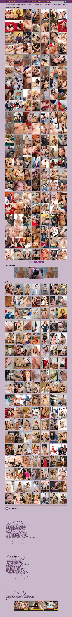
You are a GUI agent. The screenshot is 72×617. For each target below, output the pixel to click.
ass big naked (39, 4)
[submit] (65, 2)
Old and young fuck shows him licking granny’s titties (14, 574)
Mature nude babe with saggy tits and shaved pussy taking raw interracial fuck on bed (19, 516)
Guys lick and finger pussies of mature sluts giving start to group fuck (16, 571)
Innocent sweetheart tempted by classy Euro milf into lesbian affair (16, 558)
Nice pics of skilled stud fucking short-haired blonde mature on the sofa (17, 536)
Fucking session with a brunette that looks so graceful (14, 566)
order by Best (38, 1)
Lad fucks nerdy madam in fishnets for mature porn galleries (15, 515)
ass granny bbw (60, 4)
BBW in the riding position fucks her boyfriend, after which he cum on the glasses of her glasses (20, 596)
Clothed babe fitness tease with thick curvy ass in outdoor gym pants (16, 518)
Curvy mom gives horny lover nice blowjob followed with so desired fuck (17, 572)
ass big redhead (50, 4)
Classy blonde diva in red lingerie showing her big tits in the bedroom (16, 587)
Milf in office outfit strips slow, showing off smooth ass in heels (15, 526)
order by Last (46, 1)
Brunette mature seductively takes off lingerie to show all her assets (16, 534)
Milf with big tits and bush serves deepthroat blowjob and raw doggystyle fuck (17, 517)
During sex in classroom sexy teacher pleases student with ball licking (16, 533)
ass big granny (29, 4)
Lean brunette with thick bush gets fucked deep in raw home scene (16, 524)
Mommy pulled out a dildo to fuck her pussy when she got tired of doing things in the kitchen (20, 597)
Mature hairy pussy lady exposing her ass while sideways (14, 528)
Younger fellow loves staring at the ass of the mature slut (14, 523)
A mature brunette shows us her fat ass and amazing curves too (15, 577)
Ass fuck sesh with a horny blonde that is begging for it (14, 567)
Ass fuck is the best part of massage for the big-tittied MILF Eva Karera (17, 554)
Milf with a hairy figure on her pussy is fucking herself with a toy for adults (17, 585)
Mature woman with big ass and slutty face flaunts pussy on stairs (16, 527)
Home (26, 1)
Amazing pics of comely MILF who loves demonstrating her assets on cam (17, 556)
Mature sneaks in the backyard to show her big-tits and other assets (16, 559)
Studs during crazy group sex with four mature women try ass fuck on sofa (17, 564)
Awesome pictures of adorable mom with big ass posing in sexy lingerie (17, 593)
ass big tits (55, 4)
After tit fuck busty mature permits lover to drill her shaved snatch (16, 552)
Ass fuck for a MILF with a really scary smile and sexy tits (14, 565)
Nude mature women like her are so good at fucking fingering (15, 573)
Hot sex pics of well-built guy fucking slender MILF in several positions (16, 563)
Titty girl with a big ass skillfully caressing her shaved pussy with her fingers (17, 576)
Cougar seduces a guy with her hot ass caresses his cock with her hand (17, 594)
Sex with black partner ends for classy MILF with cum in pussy (15, 555)
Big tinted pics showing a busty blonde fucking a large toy (14, 531)
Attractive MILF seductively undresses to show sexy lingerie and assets (17, 588)
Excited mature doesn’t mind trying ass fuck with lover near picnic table (17, 557)
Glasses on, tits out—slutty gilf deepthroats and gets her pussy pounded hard (18, 525)
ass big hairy (35, 4)
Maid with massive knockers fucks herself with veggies (14, 575)
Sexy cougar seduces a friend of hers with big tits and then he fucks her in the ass (18, 589)
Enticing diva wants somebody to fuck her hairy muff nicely (15, 521)
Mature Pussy (10, 1)
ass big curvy (24, 4)
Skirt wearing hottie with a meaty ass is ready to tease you (15, 570)
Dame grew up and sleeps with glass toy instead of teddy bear (15, 529)
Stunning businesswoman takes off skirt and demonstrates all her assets (17, 551)
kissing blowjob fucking (9, 530)
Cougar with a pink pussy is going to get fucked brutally (14, 562)
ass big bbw (20, 4)
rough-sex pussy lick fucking (10, 522)
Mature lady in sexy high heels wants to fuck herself (14, 569)
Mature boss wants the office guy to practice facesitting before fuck (16, 550)
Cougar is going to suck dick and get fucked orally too (14, 560)
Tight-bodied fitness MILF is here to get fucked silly (13, 542)
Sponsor (31, 1)
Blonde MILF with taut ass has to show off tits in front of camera (15, 568)
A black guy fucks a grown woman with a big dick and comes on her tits (17, 586)
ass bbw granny (14, 4)
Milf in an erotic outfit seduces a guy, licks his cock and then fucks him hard (17, 595)
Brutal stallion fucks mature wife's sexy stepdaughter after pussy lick (16, 553)
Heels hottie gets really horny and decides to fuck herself (14, 541)
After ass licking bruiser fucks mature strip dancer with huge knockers (16, 535)
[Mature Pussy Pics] (27, 60)
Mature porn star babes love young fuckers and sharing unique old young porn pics (18, 539)
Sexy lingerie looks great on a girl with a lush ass (13, 590)
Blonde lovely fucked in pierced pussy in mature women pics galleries (16, 592)
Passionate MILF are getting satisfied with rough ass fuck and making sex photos (18, 540)
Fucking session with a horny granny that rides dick (13, 561)
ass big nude (45, 4)
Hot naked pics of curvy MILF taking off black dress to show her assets (16, 532)
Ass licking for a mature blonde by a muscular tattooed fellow (15, 591)
